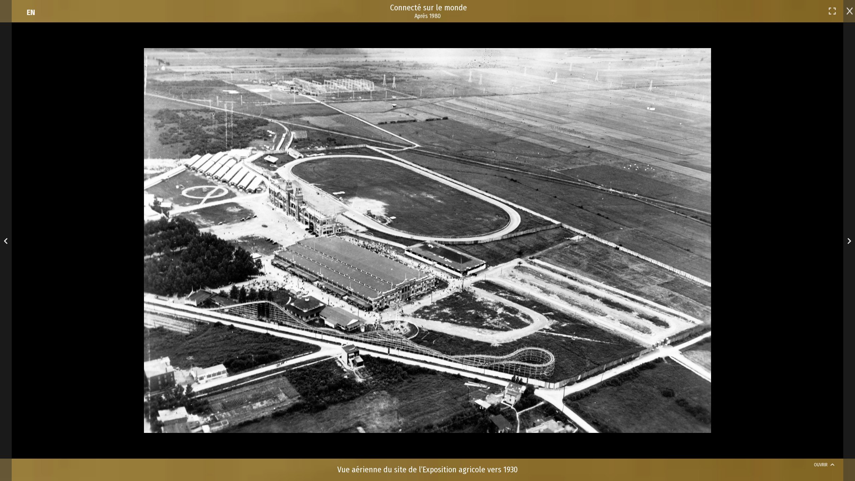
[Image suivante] (849, 241)
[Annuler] (850, 10)
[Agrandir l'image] (832, 11)
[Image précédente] (6, 241)
